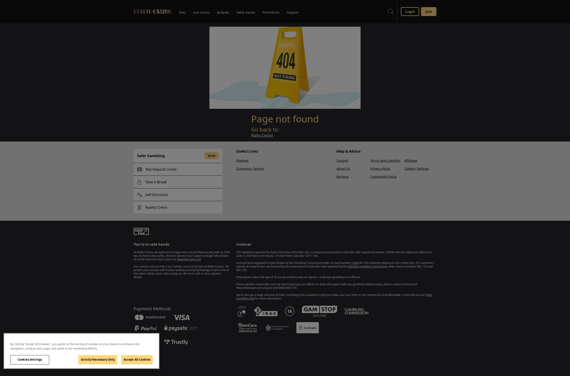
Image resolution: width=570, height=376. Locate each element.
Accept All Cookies (137, 360)
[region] (81, 351)
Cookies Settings (30, 360)
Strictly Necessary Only (98, 360)
